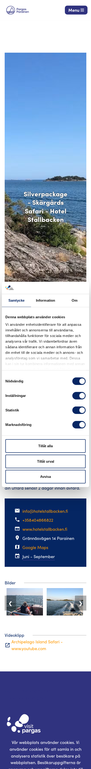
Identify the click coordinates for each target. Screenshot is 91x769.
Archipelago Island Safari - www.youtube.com (37, 645)
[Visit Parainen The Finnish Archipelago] (18, 10)
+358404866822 (37, 520)
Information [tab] (45, 300)
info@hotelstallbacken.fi (45, 511)
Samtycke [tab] (16, 300)
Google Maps (35, 547)
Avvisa (45, 477)
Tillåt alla (45, 446)
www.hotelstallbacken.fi (44, 529)
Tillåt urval (45, 461)
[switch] (79, 395)
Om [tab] (74, 300)
